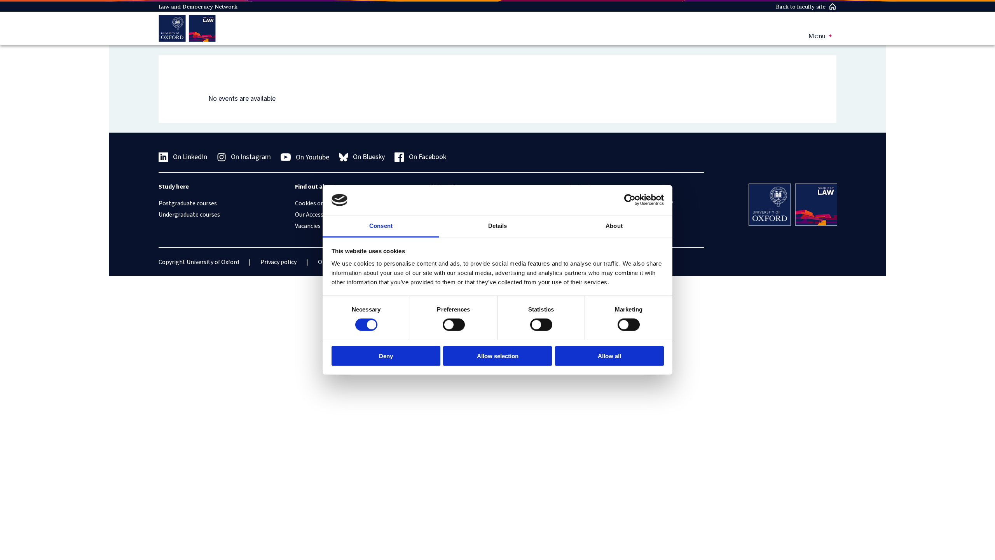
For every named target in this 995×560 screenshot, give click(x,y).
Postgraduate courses (188, 203)
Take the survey (41, 523)
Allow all (609, 355)
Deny (386, 355)
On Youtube (312, 157)
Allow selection (497, 355)
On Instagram (251, 157)
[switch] (454, 324)
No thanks (91, 523)
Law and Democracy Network (198, 6)
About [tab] (614, 225)
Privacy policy (278, 262)
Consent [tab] (381, 225)
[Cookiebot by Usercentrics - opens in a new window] (630, 200)
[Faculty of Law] (187, 28)
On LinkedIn (190, 157)
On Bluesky (369, 157)
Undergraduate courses (189, 214)
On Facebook (427, 157)
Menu (817, 36)
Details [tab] (497, 225)
